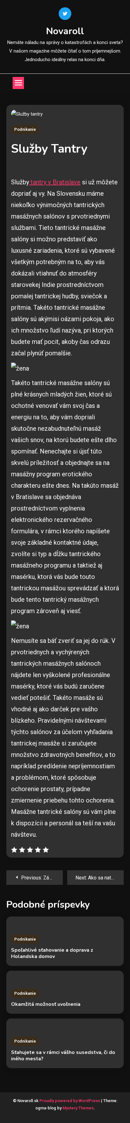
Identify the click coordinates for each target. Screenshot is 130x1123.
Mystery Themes (78, 1108)
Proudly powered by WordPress (70, 1100)
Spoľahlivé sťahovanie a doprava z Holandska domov (52, 953)
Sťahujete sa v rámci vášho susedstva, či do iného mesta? (63, 1055)
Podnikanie (25, 129)
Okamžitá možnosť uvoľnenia (45, 1004)
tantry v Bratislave (54, 182)
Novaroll (65, 31)
